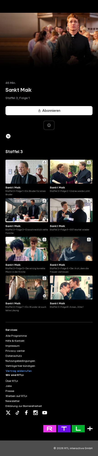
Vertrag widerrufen (18, 371)
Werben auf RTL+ (16, 396)
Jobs (8, 386)
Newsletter (12, 401)
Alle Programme (16, 335)
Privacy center (15, 350)
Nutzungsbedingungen (20, 361)
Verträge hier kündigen (20, 366)
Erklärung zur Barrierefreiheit (23, 406)
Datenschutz (13, 355)
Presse (9, 391)
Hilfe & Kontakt (14, 340)
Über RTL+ (11, 381)
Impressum (12, 345)
